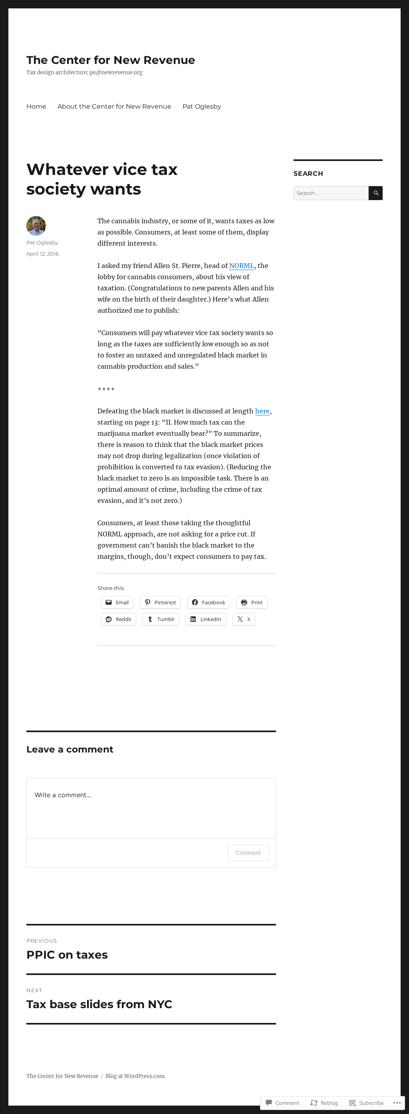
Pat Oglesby (202, 106)
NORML (241, 266)
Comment (248, 852)
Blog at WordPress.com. (135, 1076)
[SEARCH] (376, 193)
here (262, 411)
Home (36, 106)
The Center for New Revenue (110, 60)
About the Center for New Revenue (114, 106)
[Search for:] (331, 193)
